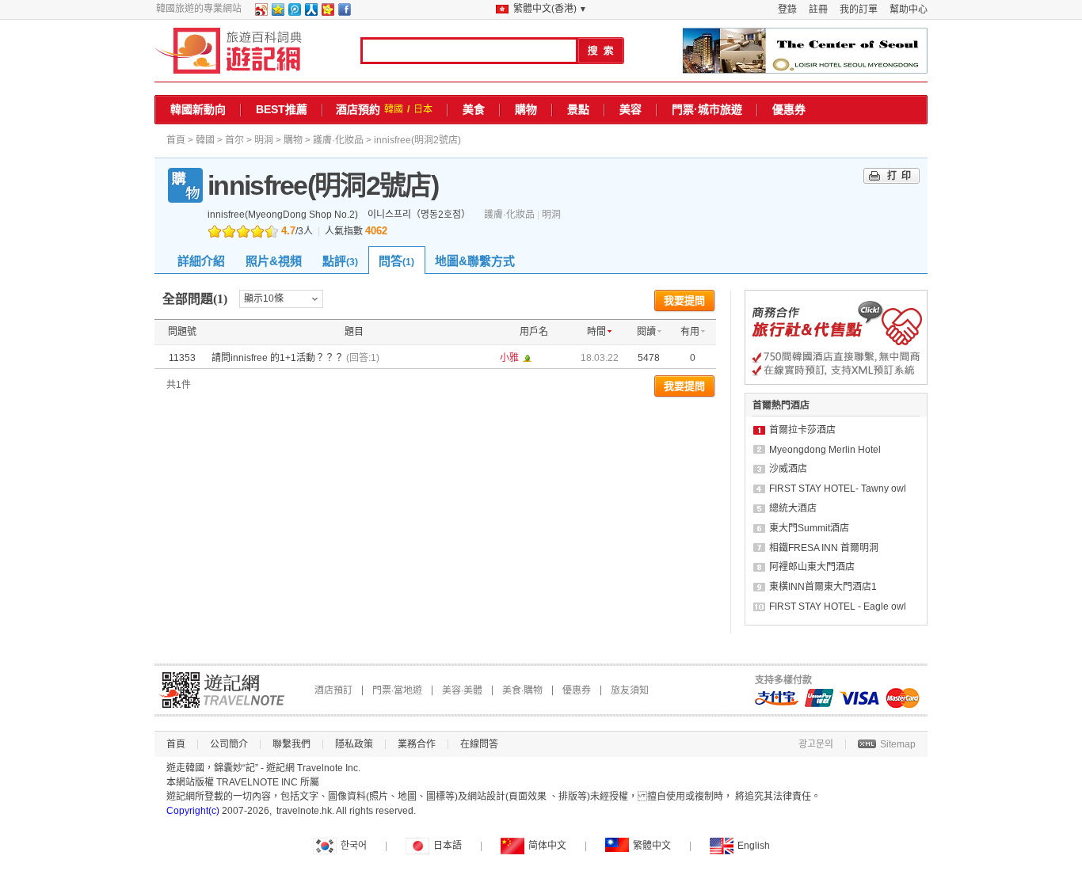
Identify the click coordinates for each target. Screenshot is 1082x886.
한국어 (354, 845)
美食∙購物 (522, 690)
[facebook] (344, 12)
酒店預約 (358, 109)
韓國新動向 (198, 109)
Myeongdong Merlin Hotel (825, 449)
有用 (689, 331)
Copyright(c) (192, 810)
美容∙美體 (462, 690)
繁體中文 (652, 845)
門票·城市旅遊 (707, 109)
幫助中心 (909, 9)
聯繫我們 (291, 744)
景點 (578, 109)
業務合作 (417, 744)
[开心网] (327, 12)
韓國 (393, 109)
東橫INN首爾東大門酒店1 (823, 586)
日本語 (447, 845)
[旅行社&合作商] (836, 381)
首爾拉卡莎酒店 (802, 429)
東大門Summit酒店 (809, 528)
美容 (630, 109)
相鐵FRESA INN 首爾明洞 (823, 547)
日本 (422, 109)
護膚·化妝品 (338, 140)
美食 (474, 109)
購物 (526, 109)
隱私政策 (354, 744)
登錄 (787, 9)
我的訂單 (859, 9)
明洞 (263, 140)
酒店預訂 (333, 690)
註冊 (818, 9)
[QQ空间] (277, 12)
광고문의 (815, 744)
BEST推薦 (281, 109)
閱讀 (646, 331)
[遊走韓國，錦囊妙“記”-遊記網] (228, 51)
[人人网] (310, 12)
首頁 (175, 140)
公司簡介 (229, 744)
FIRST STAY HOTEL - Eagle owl (837, 606)
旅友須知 (630, 690)
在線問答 (479, 744)
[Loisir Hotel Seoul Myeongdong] (805, 51)
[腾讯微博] (294, 12)
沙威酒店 (788, 468)
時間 (596, 331)
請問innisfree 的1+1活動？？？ (277, 357)
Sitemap (898, 744)
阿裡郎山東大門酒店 (812, 566)
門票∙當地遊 (397, 690)
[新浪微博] (260, 12)
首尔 (234, 140)
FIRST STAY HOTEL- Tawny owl (837, 488)
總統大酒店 (793, 508)
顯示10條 (264, 298)
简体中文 (547, 845)
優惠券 (789, 109)
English (753, 845)
